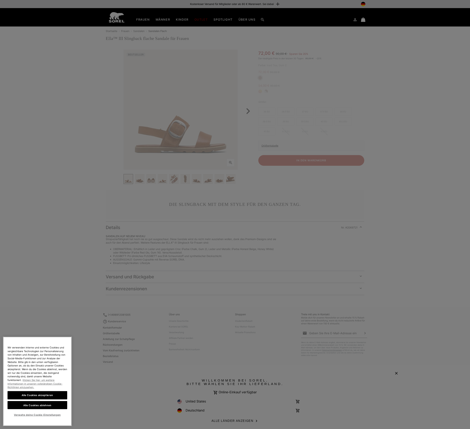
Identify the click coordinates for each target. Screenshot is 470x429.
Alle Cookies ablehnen (37, 405)
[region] (37, 381)
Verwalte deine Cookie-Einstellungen (37, 414)
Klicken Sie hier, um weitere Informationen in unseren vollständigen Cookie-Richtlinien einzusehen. (35, 384)
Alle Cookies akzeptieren (37, 395)
